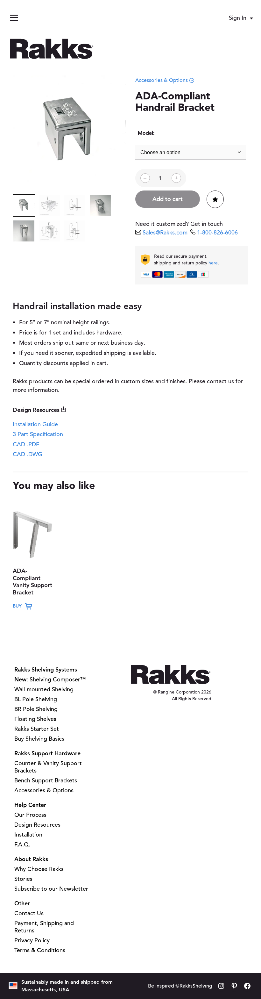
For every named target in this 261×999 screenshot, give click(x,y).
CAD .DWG (27, 454)
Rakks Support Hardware (47, 753)
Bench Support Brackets (45, 780)
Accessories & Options (161, 80)
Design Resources (37, 824)
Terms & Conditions (39, 950)
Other (22, 903)
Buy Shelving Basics (39, 738)
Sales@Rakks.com (164, 232)
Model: (146, 133)
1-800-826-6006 (217, 232)
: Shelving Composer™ (50, 679)
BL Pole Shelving (35, 699)
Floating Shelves (35, 718)
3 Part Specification (38, 434)
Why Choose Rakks (39, 869)
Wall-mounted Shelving (44, 689)
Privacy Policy (32, 940)
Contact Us (29, 913)
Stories (23, 878)
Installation (28, 834)
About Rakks (31, 859)
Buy (18, 606)
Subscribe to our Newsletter (51, 888)
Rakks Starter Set (36, 728)
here (213, 263)
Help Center (30, 805)
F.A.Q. (22, 844)
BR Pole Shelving (36, 709)
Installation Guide (35, 424)
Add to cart (167, 199)
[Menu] (14, 17)
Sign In (237, 17)
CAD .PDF (26, 444)
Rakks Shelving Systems (45, 669)
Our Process (30, 814)
